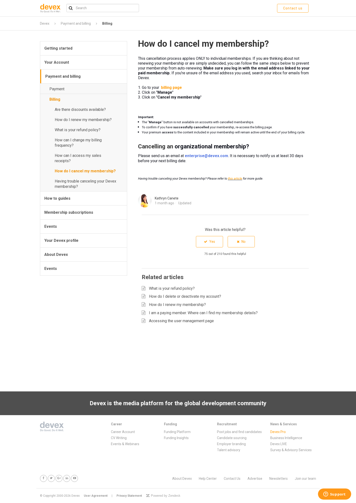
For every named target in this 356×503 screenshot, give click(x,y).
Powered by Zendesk (165, 495)
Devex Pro (278, 432)
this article (235, 178)
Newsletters (278, 478)
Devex (44, 23)
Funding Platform (177, 432)
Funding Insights (176, 438)
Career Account (123, 432)
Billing (107, 23)
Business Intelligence (286, 438)
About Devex (182, 478)
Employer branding (231, 444)
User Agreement (96, 495)
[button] (209, 241)
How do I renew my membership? (83, 119)
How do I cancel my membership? (85, 171)
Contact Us (232, 478)
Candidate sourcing (232, 438)
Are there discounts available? (80, 109)
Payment (56, 89)
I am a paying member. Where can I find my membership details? (203, 313)
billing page (171, 87)
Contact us (292, 8)
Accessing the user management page (181, 321)
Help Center (208, 478)
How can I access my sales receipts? (78, 158)
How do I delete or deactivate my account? (185, 296)
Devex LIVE (278, 444)
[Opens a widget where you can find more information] (334, 494)
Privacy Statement (129, 495)
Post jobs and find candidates (239, 432)
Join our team (305, 478)
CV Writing (119, 438)
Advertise (255, 478)
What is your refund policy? (78, 130)
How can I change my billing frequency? (78, 143)
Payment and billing (76, 23)
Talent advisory (228, 450)
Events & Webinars (125, 444)
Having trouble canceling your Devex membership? (85, 184)
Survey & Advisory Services (291, 450)
